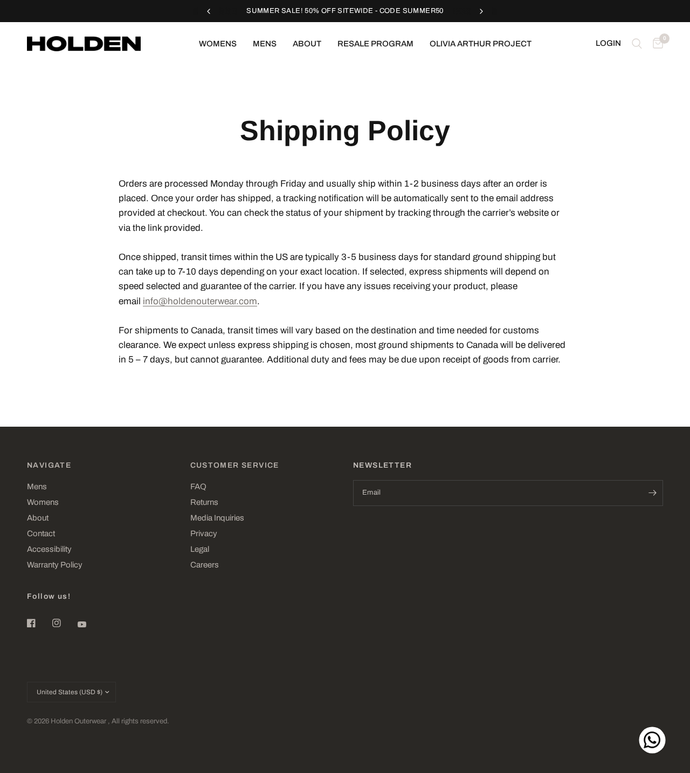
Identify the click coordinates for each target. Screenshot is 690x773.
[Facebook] (39, 623)
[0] (655, 43)
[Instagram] (64, 623)
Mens (265, 43)
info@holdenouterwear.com (200, 301)
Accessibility (49, 549)
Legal (199, 549)
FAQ (198, 486)
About (307, 43)
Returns (204, 502)
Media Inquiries (217, 518)
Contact (41, 533)
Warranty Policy (54, 564)
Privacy (203, 533)
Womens (218, 43)
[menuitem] (218, 44)
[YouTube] (89, 624)
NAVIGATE (49, 465)
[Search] (636, 43)
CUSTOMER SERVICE (234, 465)
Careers (204, 564)
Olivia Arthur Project (481, 43)
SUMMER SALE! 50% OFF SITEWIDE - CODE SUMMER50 (345, 11)
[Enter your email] (652, 493)
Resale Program (375, 43)
